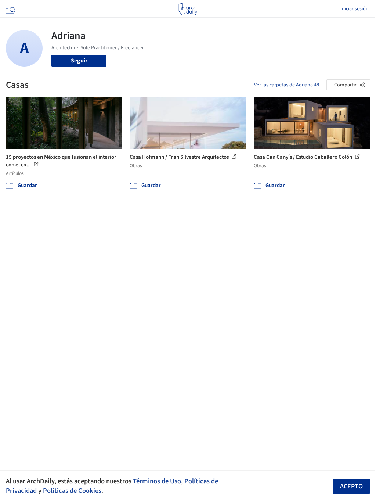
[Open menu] (9, 9)
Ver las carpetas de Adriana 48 (286, 84)
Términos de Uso (157, 481)
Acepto (351, 486)
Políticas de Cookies (72, 490)
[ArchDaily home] (187, 9)
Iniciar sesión (354, 8)
